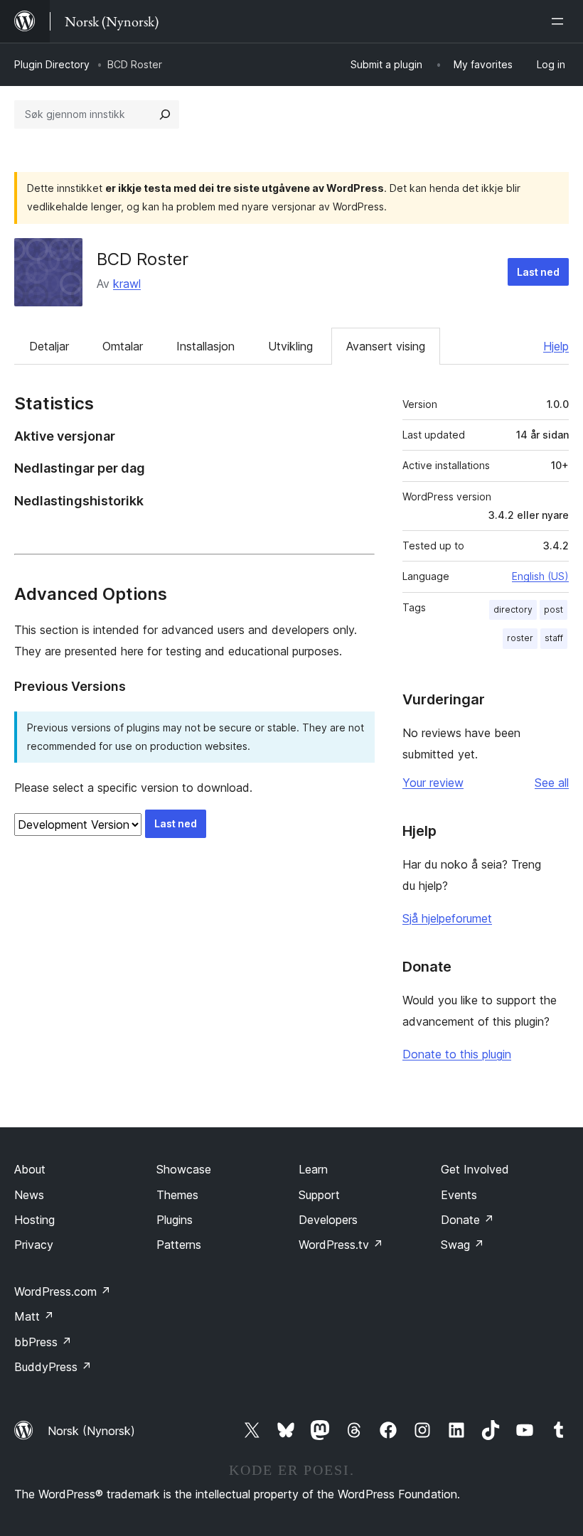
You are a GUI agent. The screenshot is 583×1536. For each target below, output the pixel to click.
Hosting (34, 1220)
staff (554, 638)
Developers (328, 1220)
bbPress (43, 1342)
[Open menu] (560, 21)
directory (513, 609)
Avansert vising (385, 346)
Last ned (538, 272)
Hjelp (556, 346)
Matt (34, 1316)
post (553, 609)
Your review (433, 782)
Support (319, 1195)
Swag (462, 1244)
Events (459, 1195)
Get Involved (475, 1169)
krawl (127, 283)
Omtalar (122, 346)
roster (520, 638)
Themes (177, 1195)
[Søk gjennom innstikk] (165, 114)
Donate (467, 1220)
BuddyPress (53, 1367)
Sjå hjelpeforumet (447, 918)
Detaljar (49, 346)
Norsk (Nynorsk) (91, 1431)
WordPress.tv (341, 1244)
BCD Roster (142, 259)
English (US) (540, 576)
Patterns (178, 1244)
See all (552, 782)
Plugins (174, 1220)
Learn (313, 1169)
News (29, 1195)
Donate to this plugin (456, 1054)
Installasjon (205, 346)
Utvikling (290, 346)
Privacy (33, 1244)
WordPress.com (62, 1291)
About (30, 1169)
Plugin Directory (52, 64)
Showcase (183, 1169)
